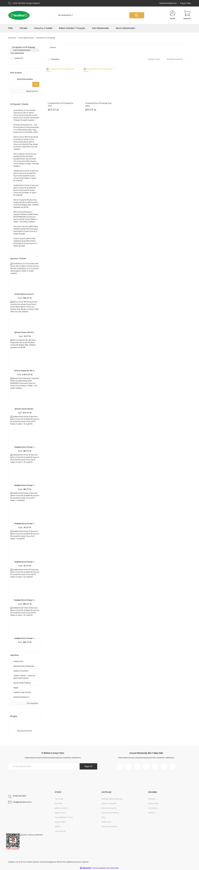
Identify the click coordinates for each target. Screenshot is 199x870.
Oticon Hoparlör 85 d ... (25, 370)
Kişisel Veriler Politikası (110, 813)
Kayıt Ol (88, 766)
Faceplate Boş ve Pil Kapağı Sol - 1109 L (61, 104)
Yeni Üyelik (59, 799)
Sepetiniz (152, 813)
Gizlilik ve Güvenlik (109, 803)
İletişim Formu (60, 813)
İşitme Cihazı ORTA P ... (24, 332)
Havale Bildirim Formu (64, 817)
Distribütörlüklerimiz (168, 3)
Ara (35, 84)
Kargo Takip (185, 3)
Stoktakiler (55, 59)
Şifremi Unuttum (61, 808)
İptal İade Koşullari (109, 808)
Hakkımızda (106, 822)
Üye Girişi (58, 803)
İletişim (58, 826)
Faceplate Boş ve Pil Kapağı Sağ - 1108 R (99, 104)
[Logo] (19, 15)
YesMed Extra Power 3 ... (25, 600)
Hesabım (152, 799)
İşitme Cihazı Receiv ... (25, 409)
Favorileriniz (153, 808)
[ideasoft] (85, 868)
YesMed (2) (18, 58)
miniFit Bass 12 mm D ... (24, 294)
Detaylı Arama (32, 91)
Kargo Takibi (60, 822)
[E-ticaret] (99, 868)
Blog (103, 817)
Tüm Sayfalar (32, 703)
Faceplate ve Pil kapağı (45, 38)
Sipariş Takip (153, 803)
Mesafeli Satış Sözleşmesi (112, 799)
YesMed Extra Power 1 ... (24, 447)
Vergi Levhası (60, 831)
